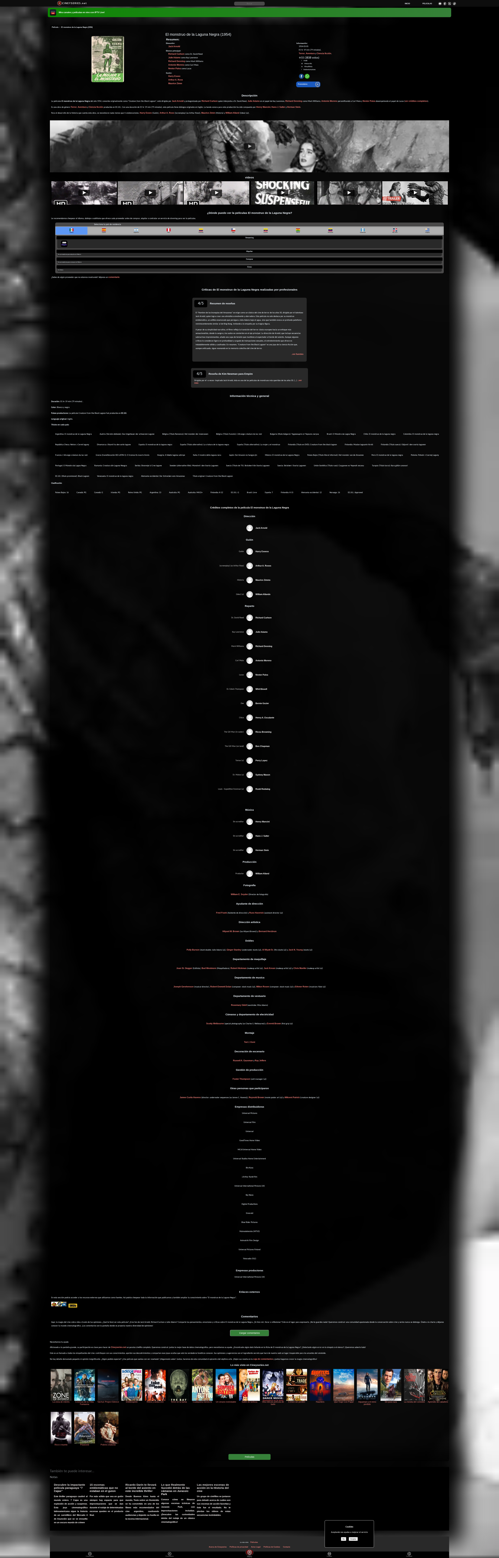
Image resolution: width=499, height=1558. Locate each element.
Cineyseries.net (118, 1347)
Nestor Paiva (174, 68)
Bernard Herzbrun (268, 931)
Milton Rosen (262, 987)
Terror (302, 53)
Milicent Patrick (292, 1097)
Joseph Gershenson (183, 987)
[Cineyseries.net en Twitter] (449, 4)
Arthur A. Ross (175, 80)
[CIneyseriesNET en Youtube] (440, 4)
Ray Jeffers (260, 1060)
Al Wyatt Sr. (268, 950)
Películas (249, 1457)
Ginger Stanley (234, 950)
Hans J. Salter (278, 107)
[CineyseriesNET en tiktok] (454, 4)
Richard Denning (176, 61)
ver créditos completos (416, 101)
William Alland (232, 113)
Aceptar (353, 1539)
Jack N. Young (295, 950)
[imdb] (72, 1305)
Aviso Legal (256, 1547)
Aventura (310, 53)
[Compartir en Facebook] (301, 76)
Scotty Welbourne (215, 1023)
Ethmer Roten (302, 987)
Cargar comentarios (249, 1333)
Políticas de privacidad (239, 1547)
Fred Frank (221, 913)
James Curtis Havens (190, 1097)
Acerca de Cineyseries (218, 1547)
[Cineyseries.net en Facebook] (445, 4)
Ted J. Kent (249, 1042)
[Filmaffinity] (64, 1305)
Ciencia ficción (324, 53)
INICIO (407, 4)
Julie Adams (174, 57)
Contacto (286, 1547)
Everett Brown (274, 1023)
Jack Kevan (269, 968)
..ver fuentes (297, 354)
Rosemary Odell (239, 1005)
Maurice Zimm (175, 83)
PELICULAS (427, 4)
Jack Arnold (174, 46)
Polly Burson (193, 950)
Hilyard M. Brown (230, 931)
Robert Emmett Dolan (220, 987)
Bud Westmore (209, 968)
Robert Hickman (239, 968)
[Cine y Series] (72, 5)
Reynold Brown (256, 1097)
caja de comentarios (263, 1359)
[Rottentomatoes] (54, 1305)
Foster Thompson (241, 1079)
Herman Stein (293, 107)
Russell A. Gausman (243, 1060)
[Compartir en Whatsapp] (307, 76)
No (344, 1539)
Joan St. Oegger (184, 968)
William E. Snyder (239, 894)
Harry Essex (174, 76)
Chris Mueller (300, 968)
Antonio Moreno (176, 65)
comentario (114, 277)
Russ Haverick (256, 913)
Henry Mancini (263, 107)
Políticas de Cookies (272, 1547)
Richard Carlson (176, 54)
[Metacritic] (59, 1305)
